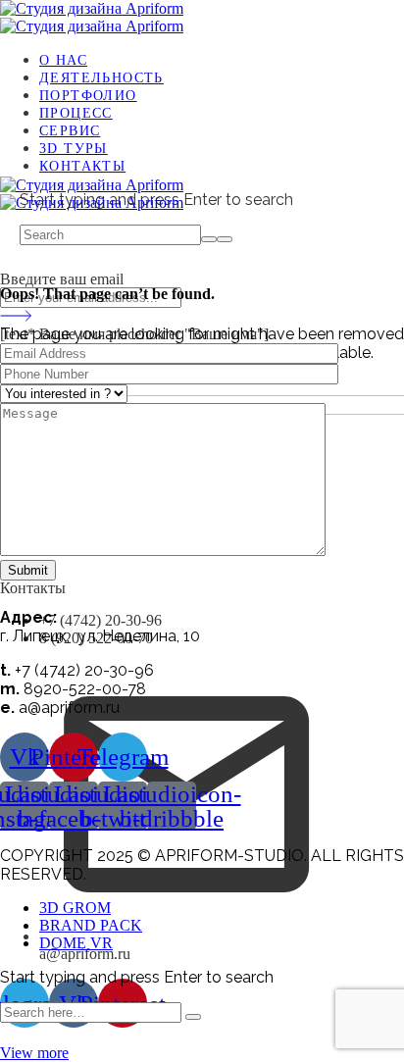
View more (34, 1052)
